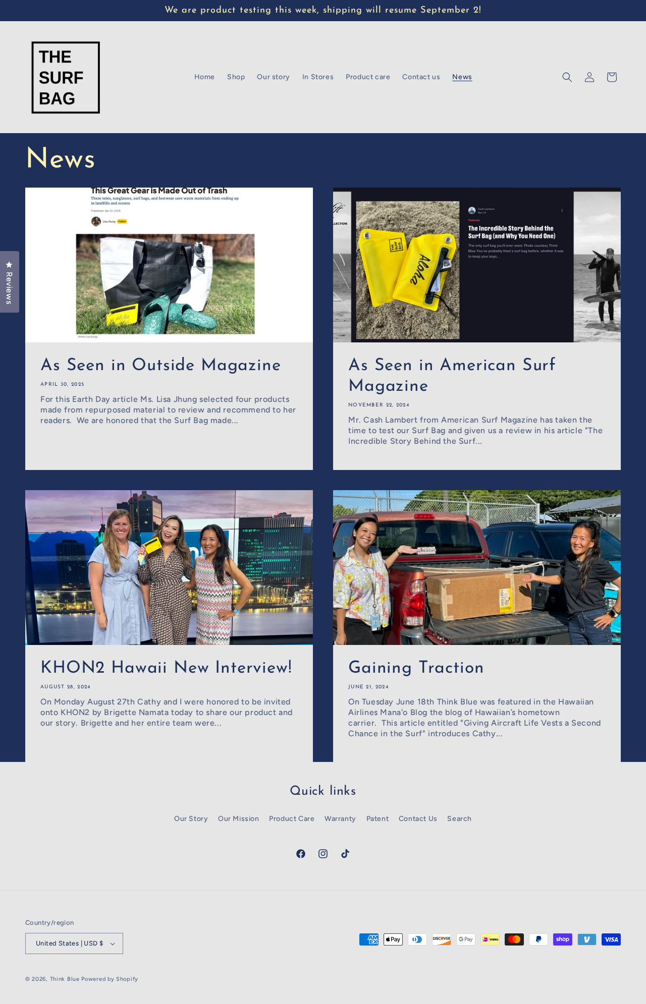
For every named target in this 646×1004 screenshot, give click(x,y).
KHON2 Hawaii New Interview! (166, 668)
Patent (377, 818)
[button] (567, 77)
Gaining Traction (416, 668)
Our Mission (238, 818)
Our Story (191, 818)
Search (459, 818)
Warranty (340, 818)
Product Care (291, 818)
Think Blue (65, 979)
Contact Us (418, 818)
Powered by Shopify (109, 979)
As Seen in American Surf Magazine (452, 376)
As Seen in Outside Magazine (160, 366)
